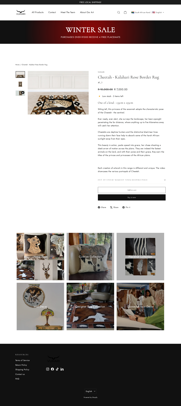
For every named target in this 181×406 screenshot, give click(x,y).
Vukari (101, 72)
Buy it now (132, 197)
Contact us (20, 374)
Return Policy (21, 365)
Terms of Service (22, 360)
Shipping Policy (22, 369)
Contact (52, 12)
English (89, 391)
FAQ (17, 378)
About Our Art (87, 12)
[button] (147, 12)
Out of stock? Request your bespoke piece (123, 180)
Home (17, 64)
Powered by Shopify (90, 397)
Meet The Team (68, 12)
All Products (37, 12)
